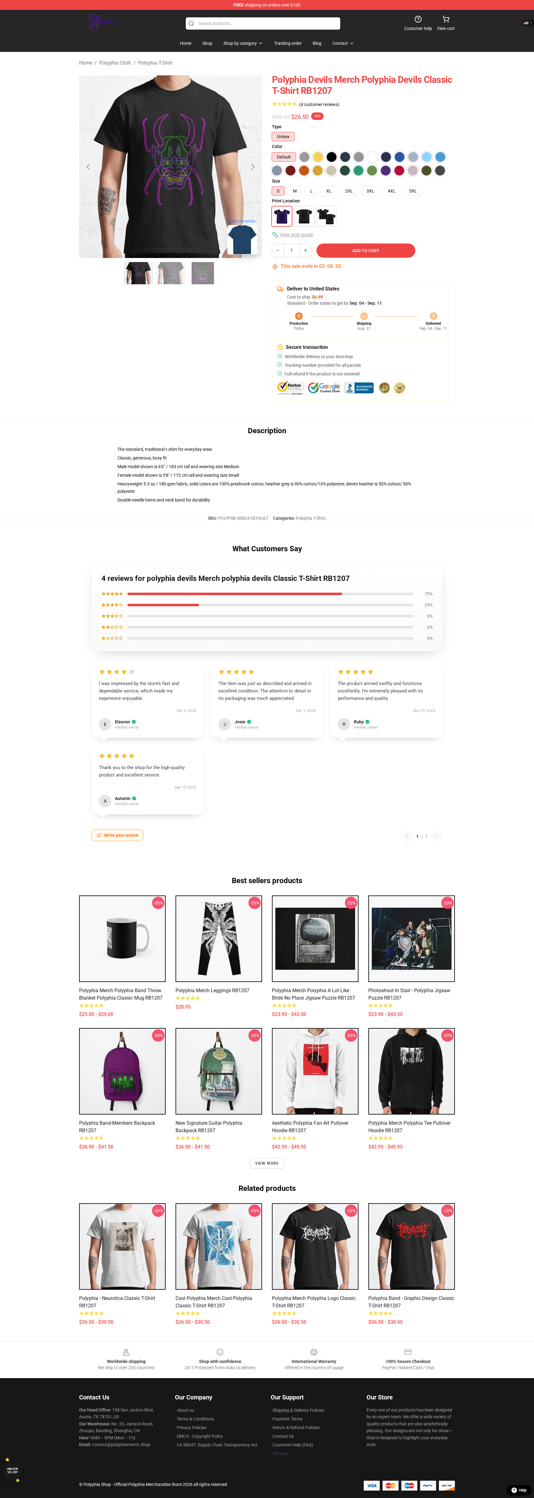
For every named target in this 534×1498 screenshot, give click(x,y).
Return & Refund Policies (296, 1427)
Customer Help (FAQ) (293, 1444)
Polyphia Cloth (115, 63)
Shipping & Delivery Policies (298, 1410)
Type (277, 126)
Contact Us (283, 1436)
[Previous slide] (88, 166)
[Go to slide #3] (203, 273)
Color (277, 146)
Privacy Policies (191, 1427)
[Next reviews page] (437, 836)
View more (267, 1163)
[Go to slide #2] (170, 273)
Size (276, 181)
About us (185, 1410)
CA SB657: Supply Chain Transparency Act (217, 1444)
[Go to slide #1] (138, 273)
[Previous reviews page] (407, 836)
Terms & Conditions (195, 1418)
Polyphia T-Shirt (155, 63)
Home (85, 63)
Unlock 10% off (12, 1470)
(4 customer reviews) (319, 104)
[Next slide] (252, 166)
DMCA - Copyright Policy (200, 1436)
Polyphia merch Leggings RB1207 (212, 990)
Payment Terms (288, 1418)
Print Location (286, 200)
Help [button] (523, 1490)
